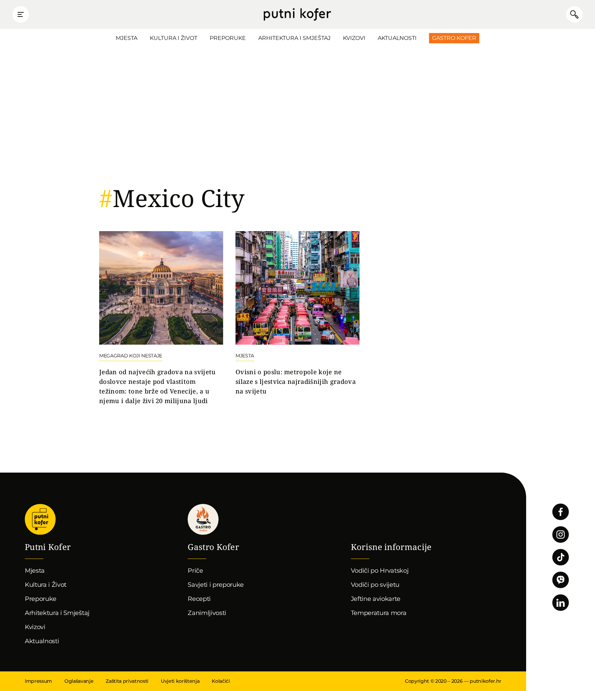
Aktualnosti (397, 38)
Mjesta (126, 38)
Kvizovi (354, 38)
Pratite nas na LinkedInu (560, 602)
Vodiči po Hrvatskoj (380, 570)
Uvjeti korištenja (180, 681)
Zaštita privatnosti (127, 681)
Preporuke (228, 38)
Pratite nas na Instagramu (560, 534)
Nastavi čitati (161, 318)
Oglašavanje (78, 681)
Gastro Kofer (454, 38)
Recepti (199, 599)
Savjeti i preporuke (216, 585)
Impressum (38, 681)
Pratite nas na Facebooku (560, 512)
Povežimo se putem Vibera (560, 580)
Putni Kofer (297, 14)
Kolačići (221, 681)
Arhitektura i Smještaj (294, 38)
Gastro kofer (203, 519)
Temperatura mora (379, 613)
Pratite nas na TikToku (560, 557)
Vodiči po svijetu (375, 585)
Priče (195, 570)
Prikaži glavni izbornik (20, 14)
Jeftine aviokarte (376, 599)
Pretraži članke (574, 14)
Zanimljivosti (207, 613)
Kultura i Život (173, 38)
